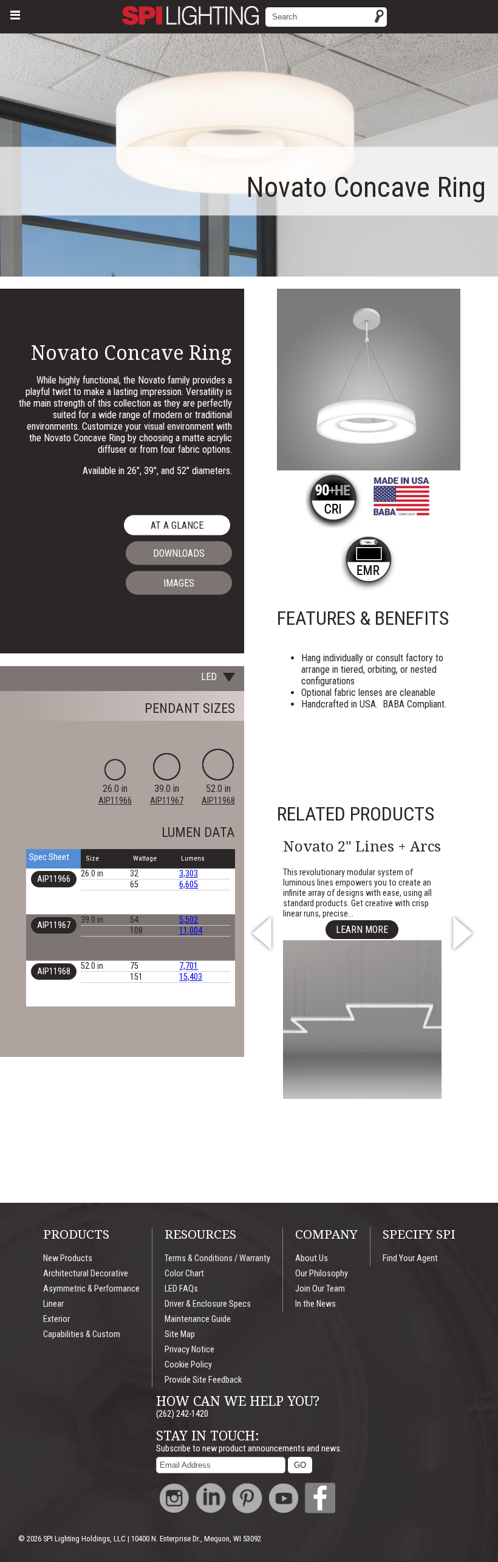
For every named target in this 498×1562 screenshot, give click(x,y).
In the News (315, 1304)
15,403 (190, 977)
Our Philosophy (321, 1273)
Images (178, 583)
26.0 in (115, 794)
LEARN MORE (362, 929)
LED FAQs (181, 1289)
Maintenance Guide (198, 1319)
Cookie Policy (188, 1365)
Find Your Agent (410, 1258)
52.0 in (218, 794)
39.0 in (166, 794)
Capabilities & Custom (81, 1334)
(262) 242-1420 (182, 1414)
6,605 (188, 884)
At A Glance (177, 525)
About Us (311, 1258)
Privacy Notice (189, 1349)
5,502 (188, 920)
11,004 (190, 931)
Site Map (180, 1334)
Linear (53, 1304)
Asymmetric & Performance (91, 1289)
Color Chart (184, 1273)
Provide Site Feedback (203, 1380)
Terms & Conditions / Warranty (217, 1258)
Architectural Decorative (85, 1273)
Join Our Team (320, 1289)
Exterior (56, 1319)
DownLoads (179, 553)
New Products (67, 1258)
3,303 (188, 874)
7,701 (188, 966)
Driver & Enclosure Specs (208, 1304)
